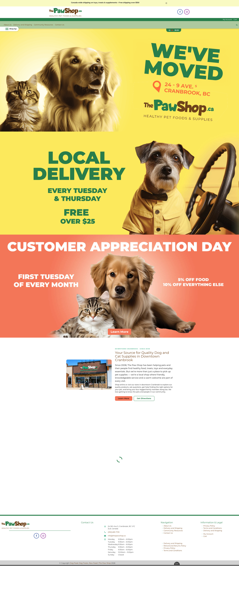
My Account (227, 19)
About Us (7, 25)
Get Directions (144, 398)
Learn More (119, 332)
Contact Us (59, 25)
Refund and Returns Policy (175, 546)
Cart (235, 19)
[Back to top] (236, 580)
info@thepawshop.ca (117, 536)
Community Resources (43, 25)
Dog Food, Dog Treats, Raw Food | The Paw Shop (90, 563)
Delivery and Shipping (22, 25)
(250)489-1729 (113, 532)
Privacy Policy (209, 526)
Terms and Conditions (212, 528)
